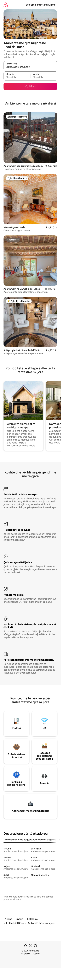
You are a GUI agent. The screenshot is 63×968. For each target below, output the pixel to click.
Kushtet (36, 953)
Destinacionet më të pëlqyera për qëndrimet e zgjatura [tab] (30, 839)
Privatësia (25, 953)
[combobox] (30, 67)
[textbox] (17, 77)
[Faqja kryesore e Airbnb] (6, 4)
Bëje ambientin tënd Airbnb (41, 4)
